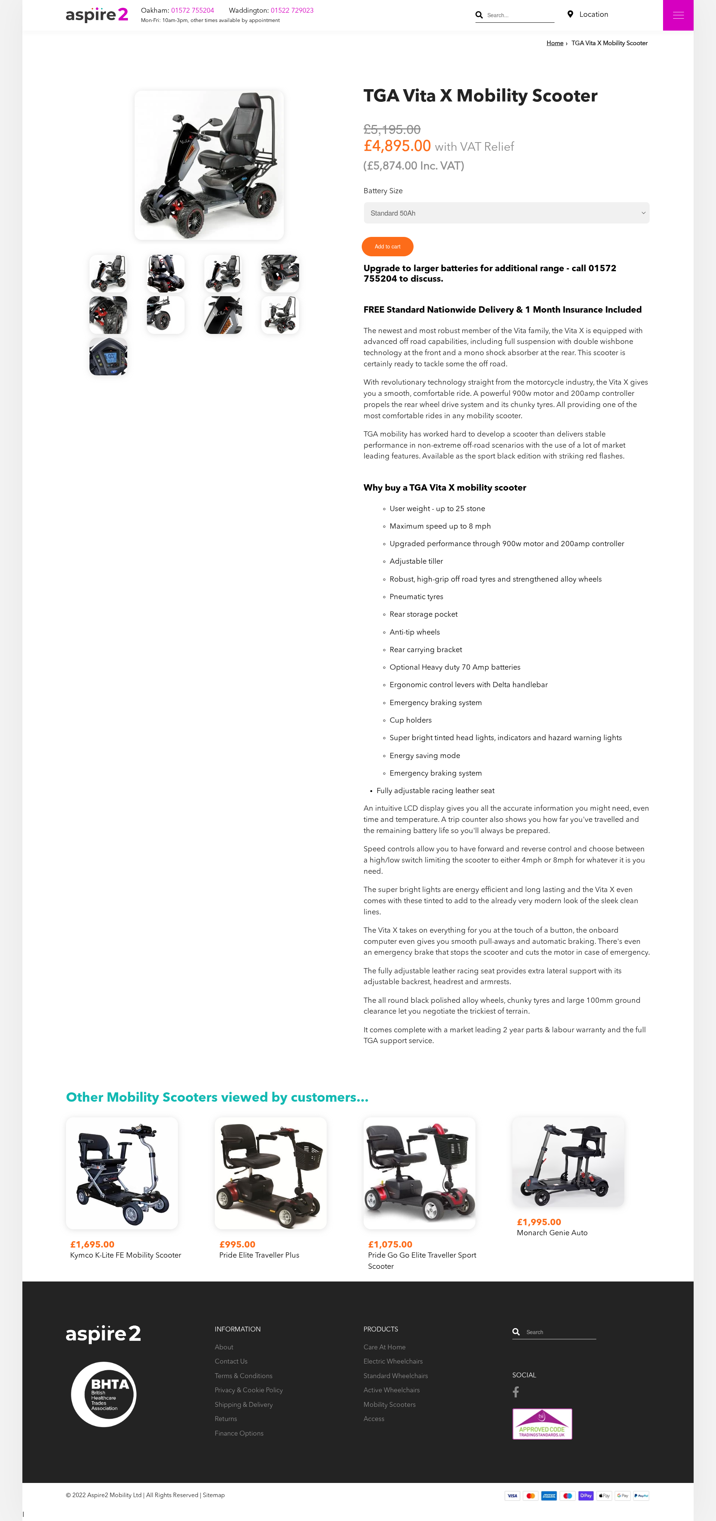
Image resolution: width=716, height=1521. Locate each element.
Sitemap (214, 1496)
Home (555, 44)
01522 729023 (292, 10)
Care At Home (385, 1348)
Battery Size (383, 191)
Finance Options (239, 1434)
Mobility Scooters (390, 1405)
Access (374, 1419)
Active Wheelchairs (392, 1390)
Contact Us (231, 1362)
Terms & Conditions (244, 1376)
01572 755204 (192, 10)
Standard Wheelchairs (396, 1376)
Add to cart (388, 246)
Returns (226, 1419)
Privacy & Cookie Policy (249, 1390)
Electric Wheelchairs (393, 1362)
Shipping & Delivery (244, 1405)
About (224, 1348)
